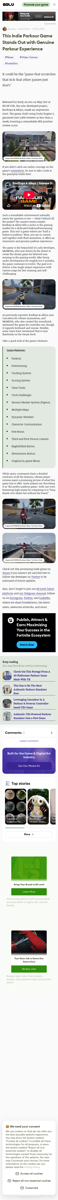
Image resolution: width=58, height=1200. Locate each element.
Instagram (16, 598)
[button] (29, 146)
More (27, 834)
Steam (6, 573)
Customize (31, 1188)
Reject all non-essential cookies (31, 1180)
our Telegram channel (32, 593)
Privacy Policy (32, 1167)
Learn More (29, 891)
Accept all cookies (31, 1173)
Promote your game (36, 4)
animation (17, 170)
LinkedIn (44, 598)
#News (9, 57)
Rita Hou (12, 29)
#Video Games (29, 57)
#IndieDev (11, 63)
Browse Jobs (29, 968)
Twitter (35, 577)
